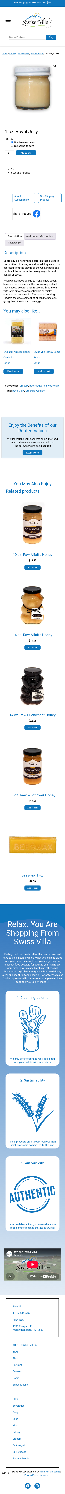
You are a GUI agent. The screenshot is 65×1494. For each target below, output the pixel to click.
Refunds (44, 1475)
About (16, 1358)
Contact (17, 1371)
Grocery (12, 54)
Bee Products (37, 54)
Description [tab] (15, 236)
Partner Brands (21, 1458)
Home (4, 54)
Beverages (18, 1405)
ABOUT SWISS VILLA (25, 1345)
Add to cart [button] (43, 371)
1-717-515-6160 (22, 1313)
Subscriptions (20, 1384)
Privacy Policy (31, 1475)
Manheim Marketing (50, 1471)
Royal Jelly (18, 390)
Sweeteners (23, 54)
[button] (55, 66)
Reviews (17, 1364)
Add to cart (26, 152)
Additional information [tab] (39, 236)
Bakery (16, 1432)
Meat (16, 1425)
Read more (13, 371)
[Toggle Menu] (8, 21)
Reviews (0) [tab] (14, 242)
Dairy (15, 1412)
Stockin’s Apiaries (35, 390)
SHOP (16, 1399)
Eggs (15, 1418)
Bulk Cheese (19, 1451)
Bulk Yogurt (19, 1445)
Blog (15, 1351)
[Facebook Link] (37, 214)
